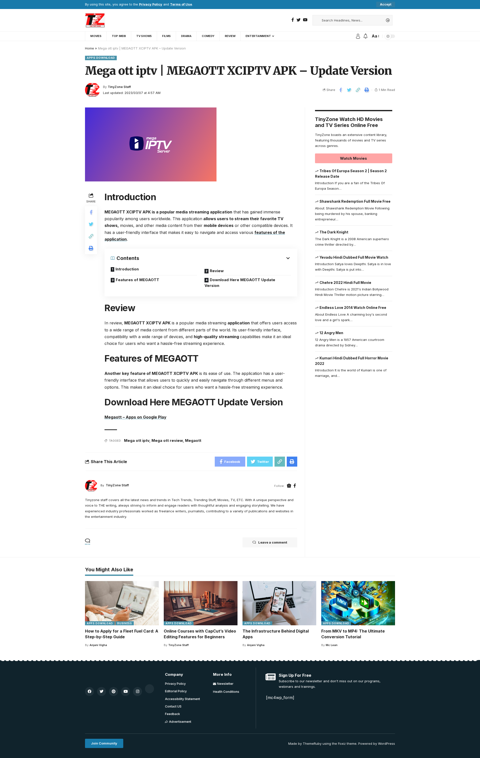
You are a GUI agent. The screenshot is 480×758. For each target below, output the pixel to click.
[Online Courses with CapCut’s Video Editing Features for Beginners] (201, 603)
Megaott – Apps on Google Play (135, 417)
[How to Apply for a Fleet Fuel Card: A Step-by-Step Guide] (122, 603)
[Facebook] (292, 19)
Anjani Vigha (98, 645)
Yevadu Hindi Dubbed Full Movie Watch (354, 257)
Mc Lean (332, 645)
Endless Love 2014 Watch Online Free (353, 307)
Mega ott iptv (136, 440)
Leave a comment (272, 542)
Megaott (193, 440)
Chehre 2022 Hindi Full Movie (345, 282)
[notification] (365, 36)
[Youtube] (125, 691)
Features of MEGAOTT (137, 279)
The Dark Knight (334, 232)
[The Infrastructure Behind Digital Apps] (279, 603)
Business (124, 623)
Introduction (127, 269)
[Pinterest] (113, 691)
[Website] (289, 486)
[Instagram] (137, 691)
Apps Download (101, 57)
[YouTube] (305, 19)
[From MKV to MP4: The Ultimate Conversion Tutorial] (358, 603)
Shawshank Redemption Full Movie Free (355, 201)
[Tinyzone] (95, 20)
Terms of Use (181, 4)
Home (89, 48)
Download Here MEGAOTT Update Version (239, 282)
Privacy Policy (150, 4)
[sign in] (358, 36)
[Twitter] (298, 19)
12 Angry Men (331, 333)
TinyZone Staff (119, 87)
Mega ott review (167, 440)
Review (217, 270)
